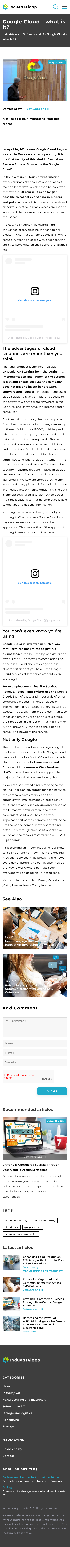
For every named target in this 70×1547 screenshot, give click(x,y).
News (6, 1386)
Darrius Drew (12, 108)
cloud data (12, 1227)
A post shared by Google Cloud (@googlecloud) (35, 337)
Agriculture (11, 1419)
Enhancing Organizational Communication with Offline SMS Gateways (29, 989)
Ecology (8, 1426)
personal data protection (21, 1234)
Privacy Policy (16, 1532)
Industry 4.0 (11, 1393)
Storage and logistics (17, 1413)
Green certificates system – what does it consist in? (34, 1492)
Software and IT (38, 108)
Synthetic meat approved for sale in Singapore (33, 1481)
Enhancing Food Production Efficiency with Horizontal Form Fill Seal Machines (44, 1260)
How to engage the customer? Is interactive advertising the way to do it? (34, 943)
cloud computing (16, 1220)
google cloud (32, 1227)
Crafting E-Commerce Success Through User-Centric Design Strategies (43, 1302)
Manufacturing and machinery (24, 1399)
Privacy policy (12, 1449)
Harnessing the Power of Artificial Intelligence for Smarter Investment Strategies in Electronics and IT (44, 1323)
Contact (8, 1455)
